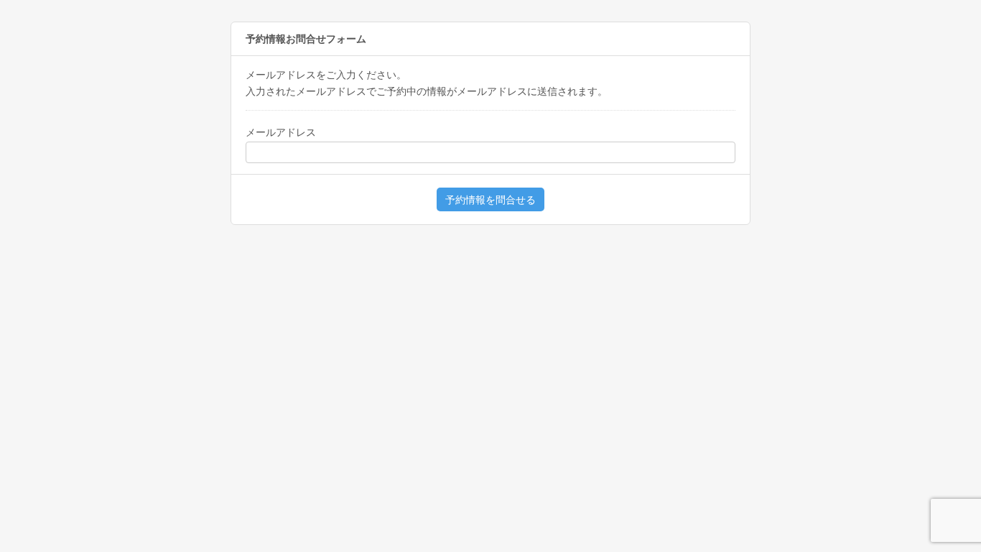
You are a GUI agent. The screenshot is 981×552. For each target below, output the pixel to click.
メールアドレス (281, 132)
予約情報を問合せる (490, 200)
